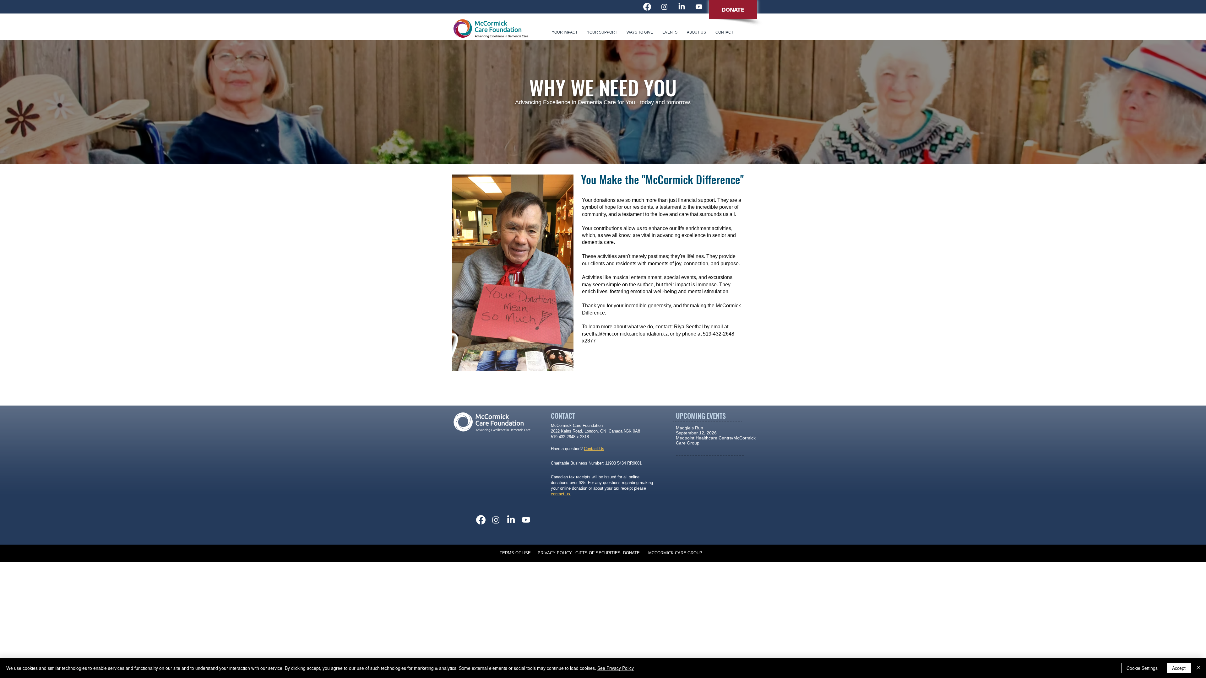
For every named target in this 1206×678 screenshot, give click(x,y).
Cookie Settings (1142, 668)
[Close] (1198, 668)
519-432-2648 (718, 333)
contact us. (561, 494)
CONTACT (563, 416)
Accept (1179, 668)
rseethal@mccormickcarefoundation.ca (625, 333)
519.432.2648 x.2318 (570, 436)
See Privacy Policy (615, 668)
